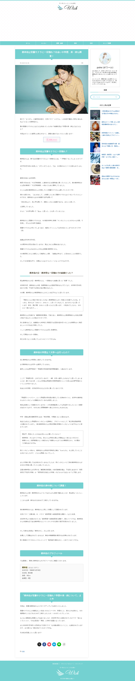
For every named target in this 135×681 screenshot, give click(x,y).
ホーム (28, 43)
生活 (91, 43)
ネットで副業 (107, 43)
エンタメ (43, 43)
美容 (75, 43)
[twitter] (39, 644)
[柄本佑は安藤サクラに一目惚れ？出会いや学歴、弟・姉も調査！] (54, 644)
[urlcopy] (64, 644)
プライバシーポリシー (67, 664)
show (55, 139)
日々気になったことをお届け (67, 667)
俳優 (23, 651)
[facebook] (44, 644)
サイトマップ (79, 664)
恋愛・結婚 (59, 43)
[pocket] (49, 644)
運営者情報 (55, 664)
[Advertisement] (67, 26)
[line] (59, 644)
